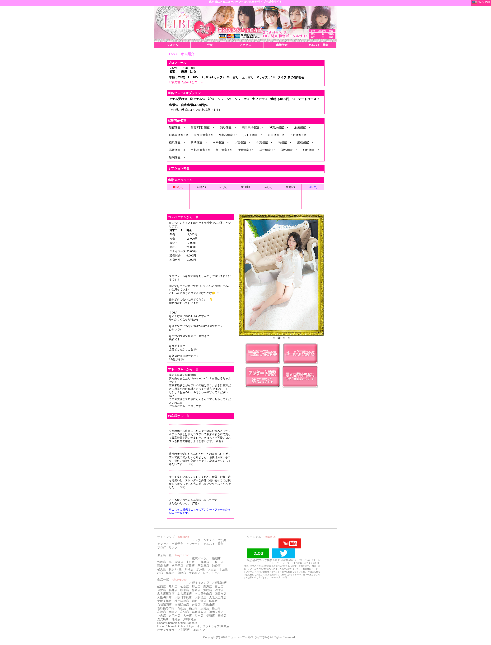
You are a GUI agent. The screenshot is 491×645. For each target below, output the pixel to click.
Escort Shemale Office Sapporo (177, 622)
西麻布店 (163, 565)
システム (209, 540)
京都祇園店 (164, 604)
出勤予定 (177, 543)
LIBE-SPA (199, 629)
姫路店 (213, 601)
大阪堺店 (200, 597)
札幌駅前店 (219, 582)
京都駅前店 (182, 604)
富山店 (219, 586)
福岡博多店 (199, 612)
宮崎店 (222, 615)
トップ (196, 540)
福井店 (173, 590)
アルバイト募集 (213, 543)
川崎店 (189, 569)
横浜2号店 (175, 569)
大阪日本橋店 (183, 597)
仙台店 (184, 586)
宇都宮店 (194, 573)
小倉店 (161, 615)
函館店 (161, 586)
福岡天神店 (216, 612)
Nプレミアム (211, 573)
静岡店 (196, 590)
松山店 (216, 608)
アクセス (163, 543)
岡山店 (181, 608)
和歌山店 (209, 604)
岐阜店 (184, 590)
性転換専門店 (166, 608)
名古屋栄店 (184, 593)
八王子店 (177, 565)
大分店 (187, 615)
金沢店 (161, 590)
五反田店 (217, 562)
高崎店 (181, 573)
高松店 (161, 612)
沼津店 (219, 590)
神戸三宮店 (199, 601)
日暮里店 (203, 562)
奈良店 (196, 604)
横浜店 (161, 569)
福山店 (193, 608)
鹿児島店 (163, 619)
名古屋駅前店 (166, 593)
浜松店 (207, 590)
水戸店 (200, 569)
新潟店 (207, 586)
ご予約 (222, 540)
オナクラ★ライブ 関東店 (213, 626)
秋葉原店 (203, 565)
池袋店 (216, 565)
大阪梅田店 (164, 597)
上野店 (190, 562)
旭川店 (173, 586)
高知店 (184, 612)
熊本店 (199, 615)
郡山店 (196, 586)
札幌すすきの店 (199, 582)
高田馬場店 (176, 562)
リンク (173, 547)
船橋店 (170, 573)
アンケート (193, 543)
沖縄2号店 (189, 619)
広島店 (204, 608)
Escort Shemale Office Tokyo (175, 626)
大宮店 (212, 569)
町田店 (190, 565)
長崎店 (210, 615)
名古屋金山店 (203, 593)
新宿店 (216, 558)
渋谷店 (161, 562)
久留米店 (174, 615)
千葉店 (223, 569)
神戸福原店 (182, 601)
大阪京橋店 (164, 601)
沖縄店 (176, 619)
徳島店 (173, 612)
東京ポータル (200, 558)
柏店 (160, 573)
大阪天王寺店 (217, 597)
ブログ (161, 547)
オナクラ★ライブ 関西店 (173, 629)
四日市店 (220, 593)
